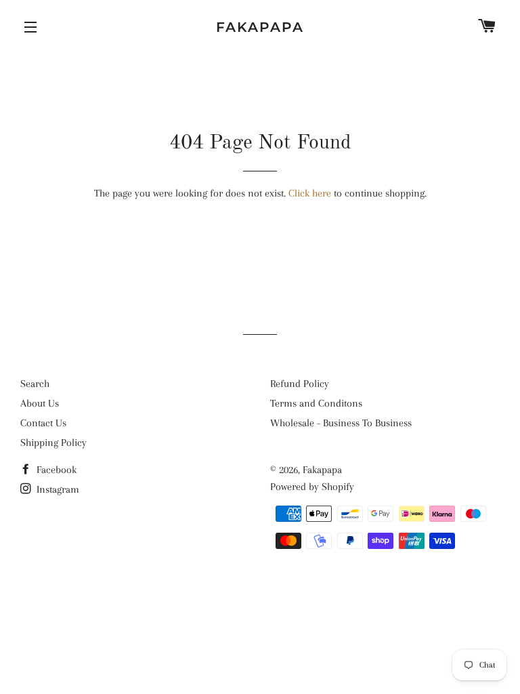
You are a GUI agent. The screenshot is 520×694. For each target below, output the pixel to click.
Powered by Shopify (312, 487)
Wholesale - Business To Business (341, 423)
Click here (309, 193)
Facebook (55, 470)
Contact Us (43, 423)
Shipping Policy (53, 442)
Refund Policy (299, 383)
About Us (39, 403)
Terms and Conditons (316, 403)
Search (34, 383)
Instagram (56, 489)
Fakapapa (260, 27)
